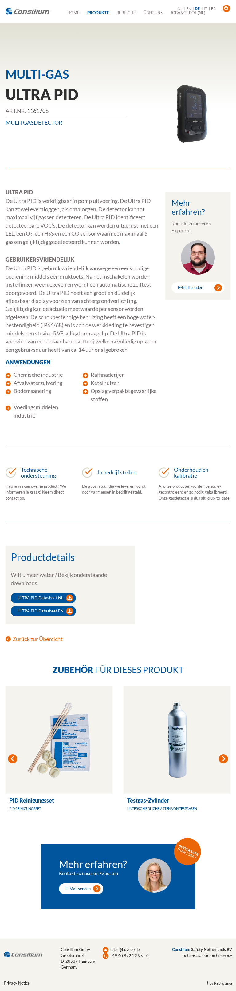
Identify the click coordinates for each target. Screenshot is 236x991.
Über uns (153, 12)
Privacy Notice (17, 983)
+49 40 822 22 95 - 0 (129, 955)
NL (180, 8)
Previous (12, 758)
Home (73, 12)
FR (213, 8)
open (226, 8)
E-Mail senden (190, 287)
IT (205, 8)
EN (188, 8)
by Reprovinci (221, 983)
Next (223, 758)
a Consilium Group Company (208, 955)
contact (12, 498)
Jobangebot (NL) (187, 12)
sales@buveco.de (125, 949)
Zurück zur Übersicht (38, 639)
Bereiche (126, 12)
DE (197, 8)
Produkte (98, 12)
